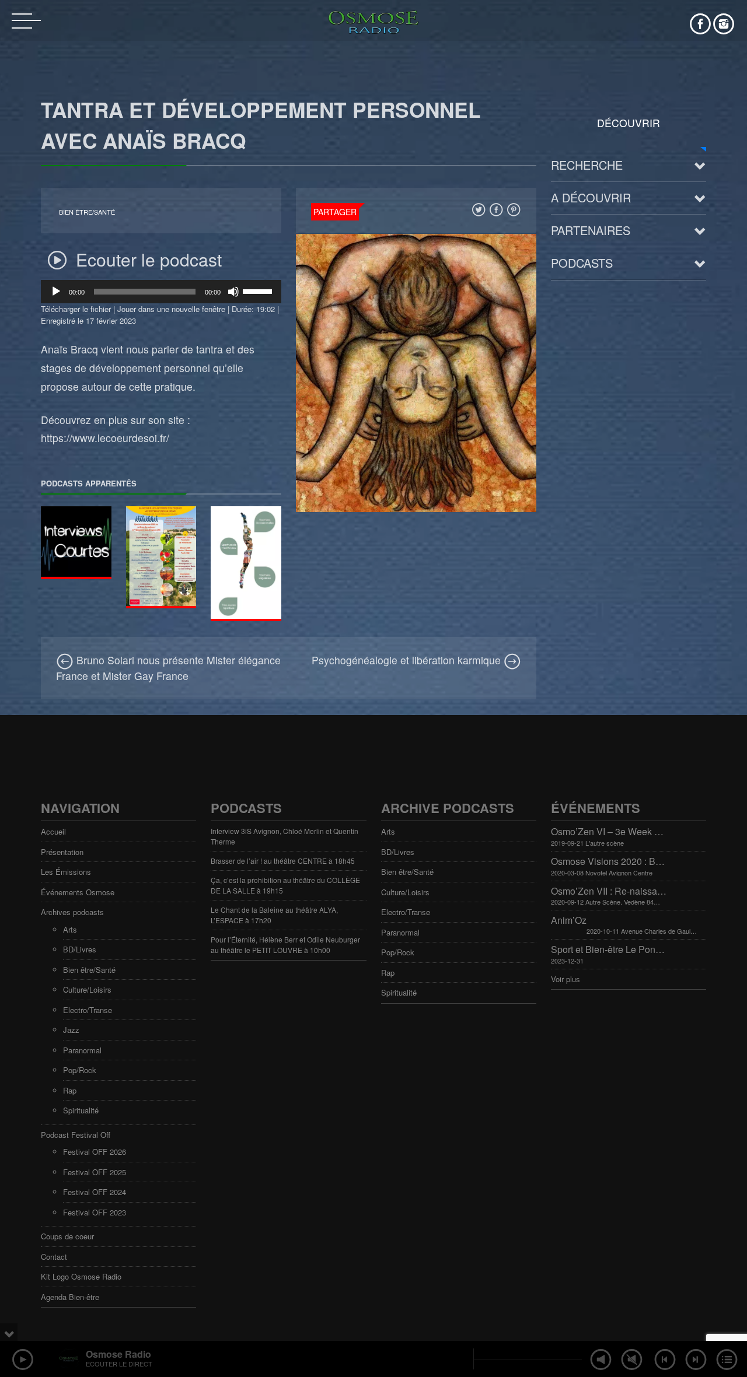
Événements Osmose (77, 892)
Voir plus (565, 978)
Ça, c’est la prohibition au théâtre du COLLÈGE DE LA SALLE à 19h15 (285, 885)
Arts (70, 929)
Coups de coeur (67, 1236)
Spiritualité (81, 1110)
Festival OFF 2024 (94, 1191)
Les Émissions (66, 871)
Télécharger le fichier (76, 308)
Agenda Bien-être (70, 1296)
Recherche (587, 164)
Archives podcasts (72, 911)
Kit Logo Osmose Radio (81, 1276)
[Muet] (233, 291)
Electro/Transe (87, 1009)
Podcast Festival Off (75, 1134)
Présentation (62, 851)
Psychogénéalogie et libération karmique (408, 660)
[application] (161, 291)
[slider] (259, 290)
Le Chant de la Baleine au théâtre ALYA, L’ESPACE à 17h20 (274, 915)
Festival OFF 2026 (94, 1151)
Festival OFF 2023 (94, 1212)
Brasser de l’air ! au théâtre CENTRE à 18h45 (283, 861)
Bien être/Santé (87, 212)
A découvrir (591, 197)
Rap (69, 1090)
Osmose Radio (118, 1354)
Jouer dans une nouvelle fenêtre (171, 308)
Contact (54, 1256)
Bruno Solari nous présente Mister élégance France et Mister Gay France (168, 667)
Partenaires (590, 230)
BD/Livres (79, 949)
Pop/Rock (79, 1069)
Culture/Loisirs (87, 989)
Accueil (53, 831)
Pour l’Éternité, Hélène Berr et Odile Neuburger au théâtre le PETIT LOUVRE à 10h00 (285, 944)
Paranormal (82, 1050)
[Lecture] (56, 291)
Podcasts (582, 262)
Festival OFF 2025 (94, 1172)
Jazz (71, 1029)
